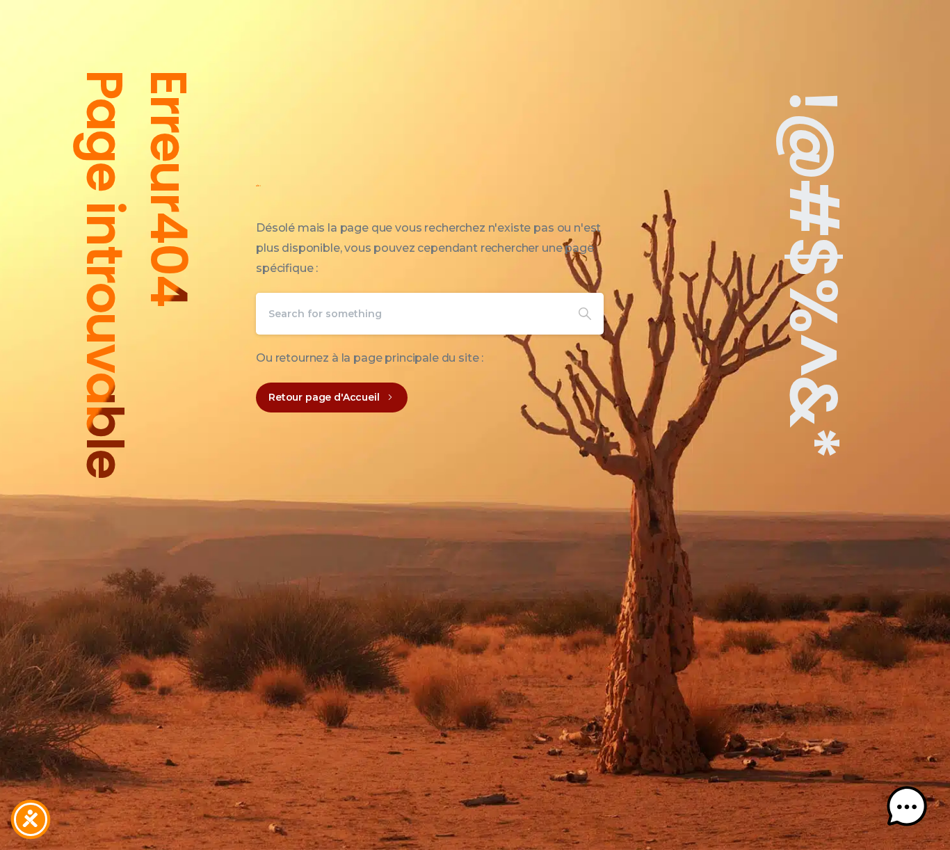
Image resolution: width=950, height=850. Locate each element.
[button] (907, 807)
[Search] (585, 314)
